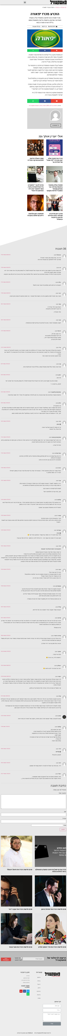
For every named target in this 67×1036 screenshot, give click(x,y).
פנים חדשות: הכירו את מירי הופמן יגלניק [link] (52, 947)
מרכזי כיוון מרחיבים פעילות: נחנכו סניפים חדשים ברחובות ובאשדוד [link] (55, 216)
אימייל (64, 818)
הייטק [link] (39, 987)
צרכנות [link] (38, 994)
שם (65, 811)
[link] (58, 2)
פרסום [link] (38, 977)
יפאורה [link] (44, 105)
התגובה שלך (62, 793)
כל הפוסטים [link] (55, 125)
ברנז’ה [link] (38, 981)
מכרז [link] (40, 105)
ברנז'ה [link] (57, 7)
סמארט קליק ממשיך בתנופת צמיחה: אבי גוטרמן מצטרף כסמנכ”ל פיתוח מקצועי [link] (55, 188)
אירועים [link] (38, 991)
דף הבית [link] (63, 7)
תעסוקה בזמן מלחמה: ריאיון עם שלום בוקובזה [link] (35, 214)
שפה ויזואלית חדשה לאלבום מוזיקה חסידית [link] (36, 159)
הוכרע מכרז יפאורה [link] (44, 14)
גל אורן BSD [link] (50, 105)
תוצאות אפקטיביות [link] (34, 105)
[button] (24, 2)
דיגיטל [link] (38, 984)
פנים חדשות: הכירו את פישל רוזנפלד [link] (19, 869)
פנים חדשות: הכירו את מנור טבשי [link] (20, 947)
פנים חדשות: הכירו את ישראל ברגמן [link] (53, 909)
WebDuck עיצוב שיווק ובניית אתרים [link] (25, 1033)
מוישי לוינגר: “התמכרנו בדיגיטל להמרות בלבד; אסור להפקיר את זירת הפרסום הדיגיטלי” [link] (36, 188)
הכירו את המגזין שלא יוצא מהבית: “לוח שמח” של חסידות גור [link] (54, 160)
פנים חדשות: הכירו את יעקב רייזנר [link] (20, 909)
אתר (65, 825)
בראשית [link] (55, 105)
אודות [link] (39, 998)
